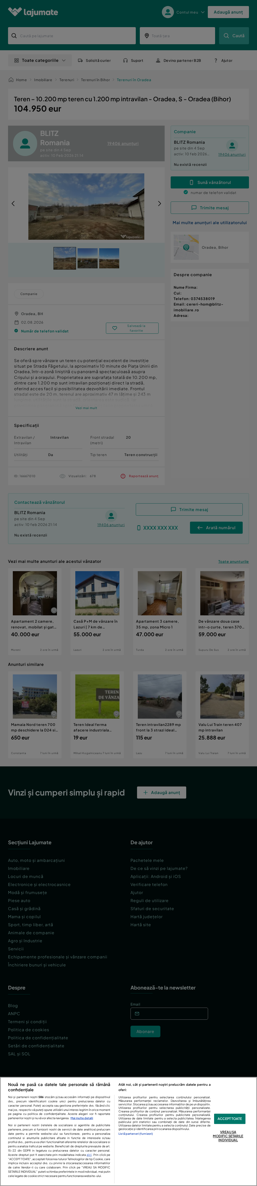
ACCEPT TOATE (230, 1119)
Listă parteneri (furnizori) (135, 1133)
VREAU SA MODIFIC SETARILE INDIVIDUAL (228, 1136)
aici (89, 1155)
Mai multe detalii (82, 1118)
